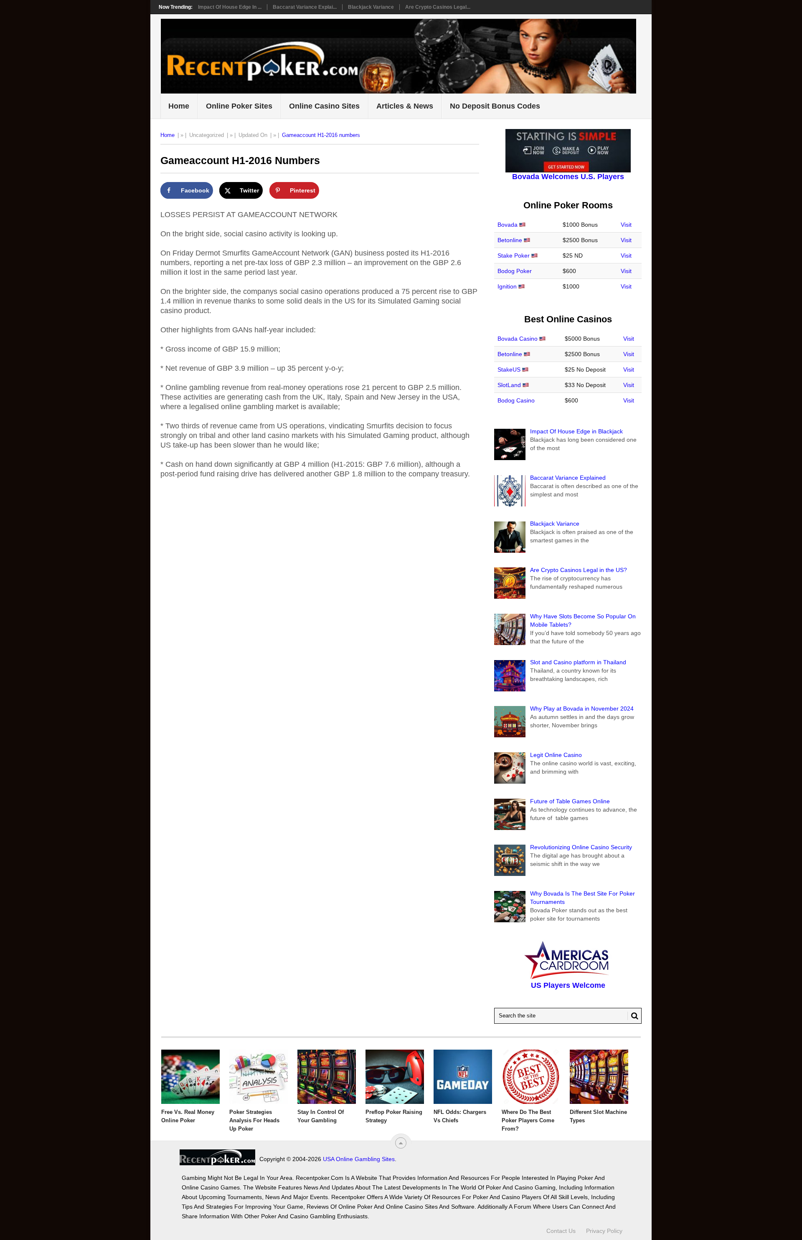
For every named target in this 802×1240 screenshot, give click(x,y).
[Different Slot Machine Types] (599, 1077)
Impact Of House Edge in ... (229, 7)
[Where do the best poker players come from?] (531, 1077)
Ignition (507, 286)
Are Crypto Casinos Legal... (437, 7)
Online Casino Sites (324, 106)
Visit (626, 224)
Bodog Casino (516, 400)
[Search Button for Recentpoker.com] (632, 1016)
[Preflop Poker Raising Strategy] (394, 1077)
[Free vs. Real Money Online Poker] (190, 1077)
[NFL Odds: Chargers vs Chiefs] (463, 1077)
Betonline (509, 240)
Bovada (507, 224)
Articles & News (404, 106)
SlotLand (509, 385)
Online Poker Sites (239, 106)
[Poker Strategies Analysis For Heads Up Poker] (258, 1077)
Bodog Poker (514, 271)
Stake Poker (513, 255)
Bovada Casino (517, 338)
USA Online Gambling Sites (359, 1159)
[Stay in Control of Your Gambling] (326, 1077)
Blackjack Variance (371, 7)
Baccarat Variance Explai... (305, 7)
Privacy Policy (604, 1230)
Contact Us (561, 1230)
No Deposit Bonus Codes (495, 106)
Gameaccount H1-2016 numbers (321, 135)
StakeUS (508, 369)
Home (178, 106)
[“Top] (400, 1143)
